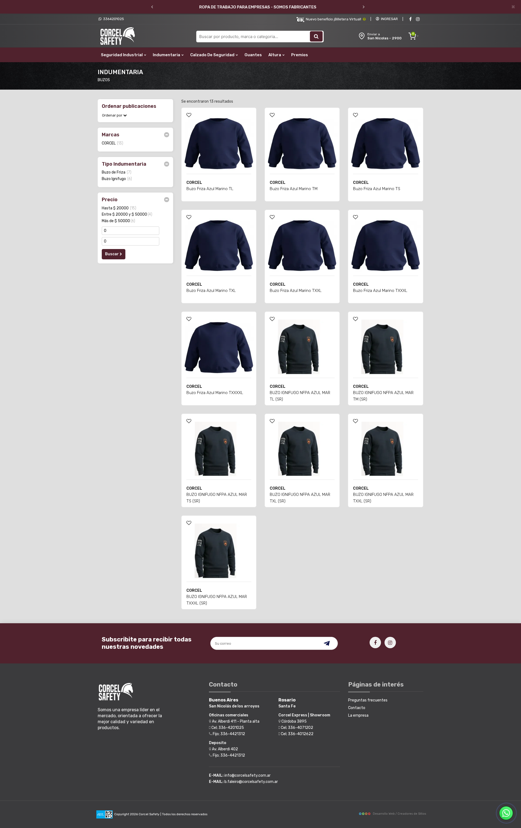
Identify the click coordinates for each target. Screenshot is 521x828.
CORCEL (112, 143)
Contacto (356, 708)
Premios (299, 54)
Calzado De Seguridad (212, 54)
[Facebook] (410, 19)
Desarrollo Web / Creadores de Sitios (399, 814)
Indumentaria (167, 54)
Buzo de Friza (116, 172)
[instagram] (418, 19)
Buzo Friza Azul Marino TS (376, 188)
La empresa (358, 715)
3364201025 (112, 19)
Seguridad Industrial (122, 54)
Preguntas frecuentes (367, 700)
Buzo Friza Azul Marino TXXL (296, 290)
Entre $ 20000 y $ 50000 (127, 214)
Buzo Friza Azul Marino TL (209, 188)
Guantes (253, 54)
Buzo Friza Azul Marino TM (293, 188)
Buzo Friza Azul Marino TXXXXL (214, 392)
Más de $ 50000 (118, 221)
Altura (275, 54)
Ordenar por (112, 115)
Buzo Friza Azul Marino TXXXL (380, 290)
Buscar (112, 254)
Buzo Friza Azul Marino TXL (211, 290)
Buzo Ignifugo (117, 179)
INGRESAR (388, 19)
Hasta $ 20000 (119, 208)
